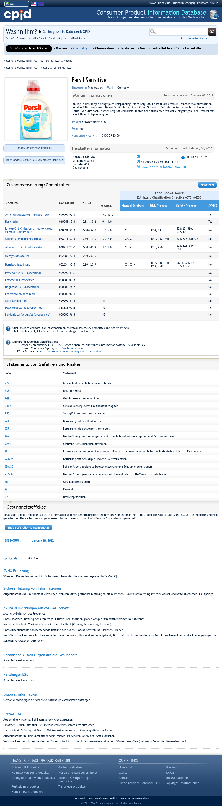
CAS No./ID (66, 203)
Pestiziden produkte (25, 786)
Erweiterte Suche (195, 38)
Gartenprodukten (70, 767)
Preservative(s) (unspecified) (23, 273)
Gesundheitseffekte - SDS (159, 48)
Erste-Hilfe (193, 48)
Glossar (124, 772)
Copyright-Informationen (182, 783)
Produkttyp (81, 48)
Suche (214, 3)
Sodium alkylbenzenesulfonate (24, 238)
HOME (152, 3)
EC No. (87, 203)
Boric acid (11, 221)
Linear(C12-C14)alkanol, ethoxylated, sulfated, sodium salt (29, 230)
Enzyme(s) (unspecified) (20, 280)
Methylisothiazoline (17, 256)
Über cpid (125, 767)
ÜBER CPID (164, 3)
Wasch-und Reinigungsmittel (77, 772)
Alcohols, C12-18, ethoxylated (24, 247)
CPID (17, 15)
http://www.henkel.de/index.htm (164, 166)
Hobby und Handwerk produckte (34, 778)
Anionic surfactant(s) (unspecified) (27, 214)
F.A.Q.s (170, 772)
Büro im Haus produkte (27, 791)
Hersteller (126, 48)
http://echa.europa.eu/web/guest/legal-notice (70, 351)
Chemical (12, 203)
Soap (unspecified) (16, 300)
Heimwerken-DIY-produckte (31, 772)
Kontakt (124, 778)
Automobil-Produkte (25, 767)
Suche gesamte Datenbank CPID (140, 783)
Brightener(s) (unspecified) (22, 287)
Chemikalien (104, 48)
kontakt (202, 3)
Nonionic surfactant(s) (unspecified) (27, 314)
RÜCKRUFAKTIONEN (184, 3)
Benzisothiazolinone (17, 264)
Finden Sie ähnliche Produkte (34, 148)
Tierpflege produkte (72, 786)
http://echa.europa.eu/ (70, 348)
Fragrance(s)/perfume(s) (20, 293)
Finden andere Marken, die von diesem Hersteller (34, 160)
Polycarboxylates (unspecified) (24, 307)
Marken (61, 48)
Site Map (171, 767)
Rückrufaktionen (176, 778)
